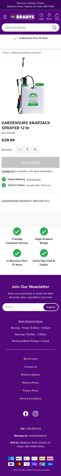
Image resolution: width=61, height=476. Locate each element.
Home (6, 52)
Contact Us (8, 171)
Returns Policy (30, 382)
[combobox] (27, 27)
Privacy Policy (30, 390)
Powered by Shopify (41, 470)
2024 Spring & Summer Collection (26, 52)
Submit (51, 307)
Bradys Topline (25, 470)
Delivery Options (30, 374)
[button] (56, 16)
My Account (30, 358)
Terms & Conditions (30, 398)
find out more (34, 179)
